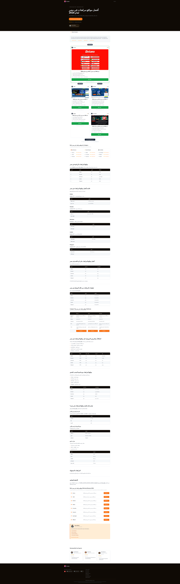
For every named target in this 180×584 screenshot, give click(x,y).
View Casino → (80, 152)
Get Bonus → (106, 500)
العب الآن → (90, 79)
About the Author (88, 577)
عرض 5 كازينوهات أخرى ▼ (90, 139)
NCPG (82, 571)
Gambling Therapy (69, 571)
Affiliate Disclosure (88, 573)
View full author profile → (75, 537)
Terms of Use (87, 572)
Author (115, 1)
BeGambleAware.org (96, 141)
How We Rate (87, 574)
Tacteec (67, 1)
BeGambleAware (76, 571)
